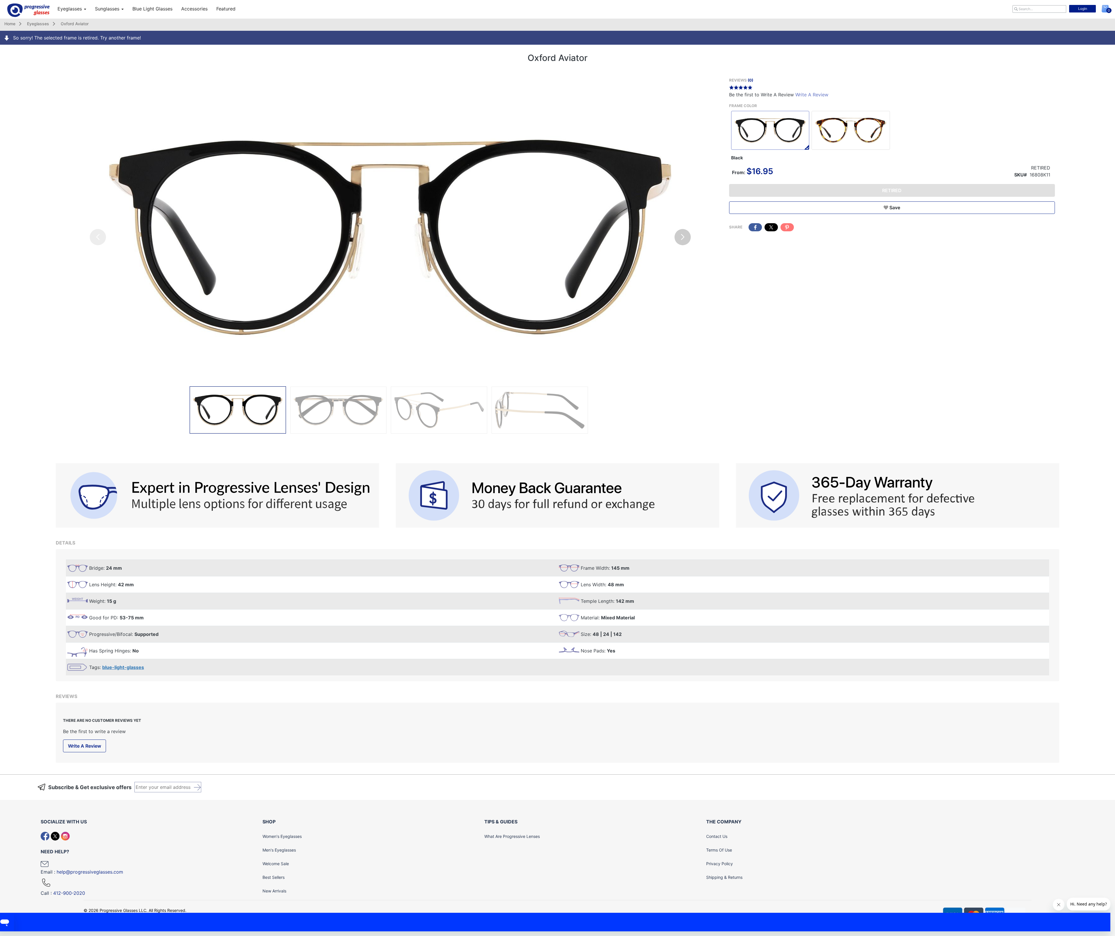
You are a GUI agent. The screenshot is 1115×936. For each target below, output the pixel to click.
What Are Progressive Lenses (512, 836)
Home (9, 23)
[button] (683, 237)
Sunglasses (108, 9)
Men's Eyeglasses (279, 849)
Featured (225, 9)
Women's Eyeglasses (282, 836)
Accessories (194, 9)
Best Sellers (273, 877)
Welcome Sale (275, 863)
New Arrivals (274, 890)
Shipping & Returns (724, 877)
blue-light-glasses (123, 667)
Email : (82, 872)
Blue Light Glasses (152, 9)
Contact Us (716, 836)
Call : (63, 893)
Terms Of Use (719, 849)
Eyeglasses (70, 9)
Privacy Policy (719, 863)
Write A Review (811, 95)
